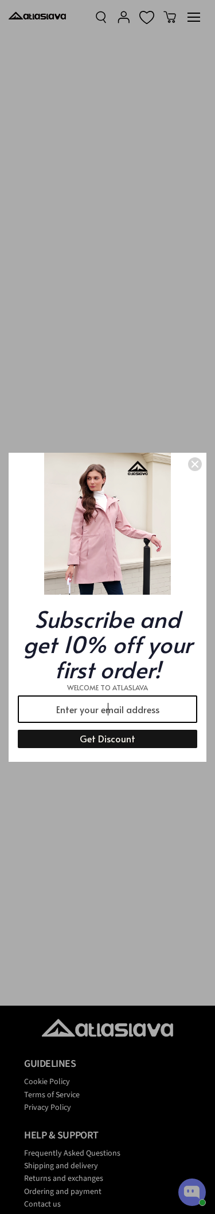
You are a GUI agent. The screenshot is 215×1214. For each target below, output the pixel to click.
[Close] (195, 464)
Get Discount (107, 738)
